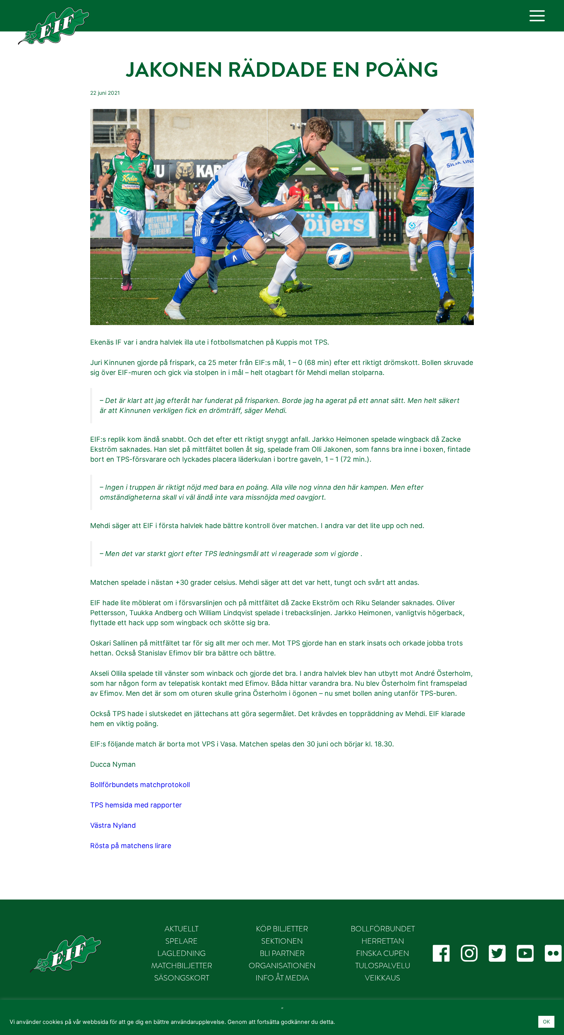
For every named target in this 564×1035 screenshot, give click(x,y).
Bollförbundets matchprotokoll (140, 785)
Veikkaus (382, 977)
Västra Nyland (113, 825)
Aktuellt (181, 928)
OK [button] (546, 1021)
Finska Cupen (382, 953)
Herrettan (382, 941)
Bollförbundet (383, 928)
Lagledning (181, 953)
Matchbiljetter (181, 965)
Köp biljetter (282, 928)
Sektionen (282, 941)
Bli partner (282, 953)
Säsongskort (181, 977)
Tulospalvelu (382, 965)
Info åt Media (282, 977)
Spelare (181, 941)
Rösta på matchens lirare (130, 846)
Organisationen (282, 965)
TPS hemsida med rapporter (136, 805)
